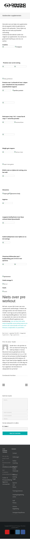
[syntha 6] (8, 102)
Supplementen (5, 335)
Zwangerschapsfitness (15, 512)
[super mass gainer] (8, 164)
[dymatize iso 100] (8, 66)
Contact (15, 453)
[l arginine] (7, 203)
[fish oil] (4, 284)
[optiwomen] (6, 276)
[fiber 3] (4, 291)
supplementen (16, 335)
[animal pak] (8, 264)
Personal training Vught (15, 477)
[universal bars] (18, 122)
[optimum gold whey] (20, 66)
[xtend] (8, 176)
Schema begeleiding (15, 507)
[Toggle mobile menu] (27, 10)
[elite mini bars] (8, 134)
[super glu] (5, 193)
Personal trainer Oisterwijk (15, 469)
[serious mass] (18, 152)
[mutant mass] (8, 152)
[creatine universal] (18, 47)
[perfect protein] (18, 90)
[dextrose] (6, 242)
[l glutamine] (14, 193)
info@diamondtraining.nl (9, 467)
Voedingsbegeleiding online (15, 496)
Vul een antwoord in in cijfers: (10, 423)
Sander (6, 333)
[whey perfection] (7, 79)
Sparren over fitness (15, 485)
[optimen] (20, 264)
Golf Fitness (14, 502)
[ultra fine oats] (8, 223)
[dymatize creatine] (8, 47)
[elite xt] (6, 90)
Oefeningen (15, 457)
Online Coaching (15, 462)
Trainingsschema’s (15, 491)
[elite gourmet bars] (8, 122)
